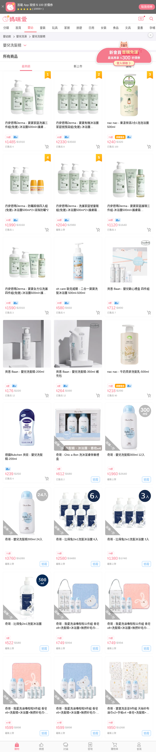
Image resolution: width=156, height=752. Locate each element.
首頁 (18, 27)
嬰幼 (30, 27)
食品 (116, 27)
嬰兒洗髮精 (38, 36)
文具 (128, 27)
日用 (91, 27)
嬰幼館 (7, 36)
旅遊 (79, 27)
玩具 (55, 27)
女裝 (103, 27)
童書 (140, 27)
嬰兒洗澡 (22, 36)
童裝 (43, 27)
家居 (67, 27)
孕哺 (152, 27)
